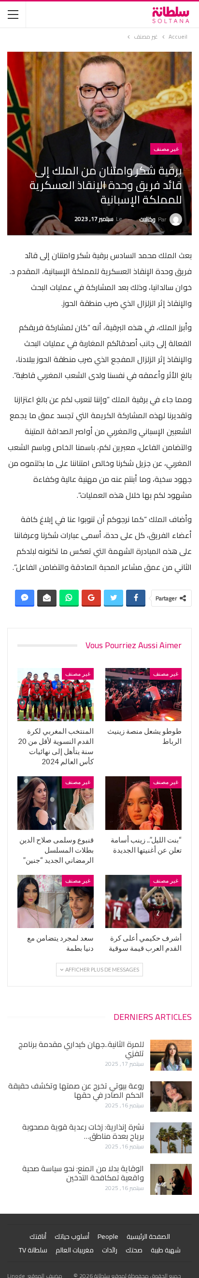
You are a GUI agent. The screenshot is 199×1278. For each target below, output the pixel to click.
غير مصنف (166, 148)
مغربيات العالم (75, 1250)
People (108, 1236)
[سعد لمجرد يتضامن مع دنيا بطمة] (55, 902)
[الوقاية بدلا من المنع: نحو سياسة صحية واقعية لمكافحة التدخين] (171, 1179)
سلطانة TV (33, 1250)
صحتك (134, 1250)
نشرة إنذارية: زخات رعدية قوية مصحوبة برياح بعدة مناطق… (83, 1131)
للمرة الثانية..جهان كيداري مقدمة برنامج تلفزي (81, 1048)
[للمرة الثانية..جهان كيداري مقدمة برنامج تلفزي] (171, 1055)
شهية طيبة (166, 1250)
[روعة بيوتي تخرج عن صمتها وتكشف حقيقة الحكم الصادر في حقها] (171, 1096)
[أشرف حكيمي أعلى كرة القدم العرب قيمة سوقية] (143, 902)
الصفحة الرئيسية (148, 1236)
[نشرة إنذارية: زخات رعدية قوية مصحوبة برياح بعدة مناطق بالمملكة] (171, 1137)
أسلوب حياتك (72, 1236)
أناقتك (37, 1236)
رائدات (109, 1250)
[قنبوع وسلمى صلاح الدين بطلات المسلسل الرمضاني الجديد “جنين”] (55, 803)
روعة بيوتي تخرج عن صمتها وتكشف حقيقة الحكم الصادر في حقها (76, 1090)
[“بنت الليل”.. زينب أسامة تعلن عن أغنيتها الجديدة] (143, 803)
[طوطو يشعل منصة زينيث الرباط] (143, 695)
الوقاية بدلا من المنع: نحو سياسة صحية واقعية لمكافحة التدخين (83, 1173)
